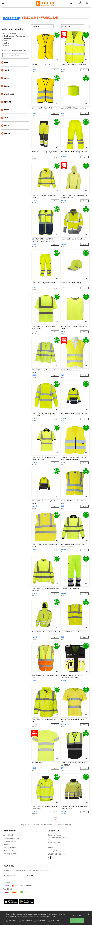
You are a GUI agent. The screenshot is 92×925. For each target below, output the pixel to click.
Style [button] (6, 62)
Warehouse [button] (9, 94)
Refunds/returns (9, 847)
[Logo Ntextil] (46, 3)
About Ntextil (8, 835)
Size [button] (6, 118)
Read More (54, 917)
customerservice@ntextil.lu (58, 837)
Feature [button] (7, 133)
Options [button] (7, 102)
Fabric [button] (6, 126)
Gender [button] (7, 70)
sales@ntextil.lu (54, 842)
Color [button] (6, 110)
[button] (71, 3)
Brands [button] (7, 86)
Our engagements (10, 854)
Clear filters (15, 55)
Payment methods (10, 841)
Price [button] (6, 78)
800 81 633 (52, 848)
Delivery (6, 844)
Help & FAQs (8, 851)
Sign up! (29, 875)
